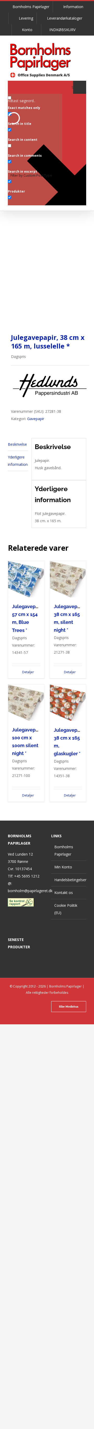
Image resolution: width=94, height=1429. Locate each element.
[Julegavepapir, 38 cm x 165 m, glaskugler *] (68, 702)
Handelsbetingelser (69, 879)
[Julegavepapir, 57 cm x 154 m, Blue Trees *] (26, 579)
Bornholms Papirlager (63, 850)
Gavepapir (35, 418)
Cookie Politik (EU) (65, 909)
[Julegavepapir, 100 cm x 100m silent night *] (26, 702)
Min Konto (63, 866)
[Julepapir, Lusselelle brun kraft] (47, 280)
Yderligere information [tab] (18, 461)
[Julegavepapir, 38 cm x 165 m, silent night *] (68, 579)
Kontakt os (63, 892)
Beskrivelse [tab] (17, 444)
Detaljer (28, 672)
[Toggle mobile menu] (92, 47)
